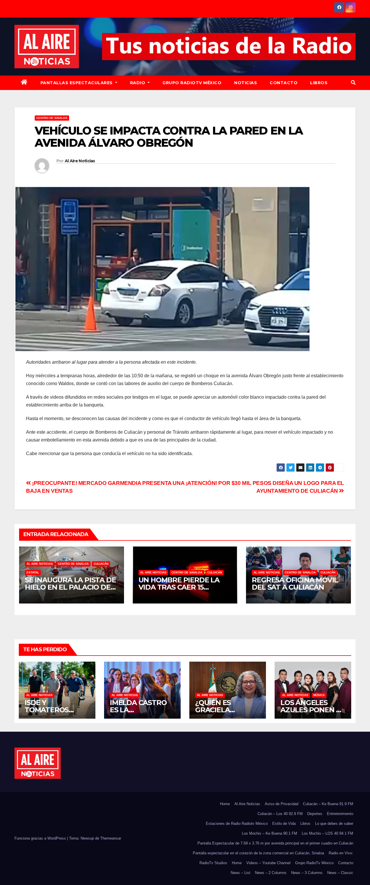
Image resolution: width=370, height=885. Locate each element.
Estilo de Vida (284, 823)
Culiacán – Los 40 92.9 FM (280, 814)
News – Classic (340, 873)
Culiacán (101, 563)
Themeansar (110, 838)
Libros (319, 82)
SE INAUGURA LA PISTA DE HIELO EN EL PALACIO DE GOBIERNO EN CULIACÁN (70, 587)
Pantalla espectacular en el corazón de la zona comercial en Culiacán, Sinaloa (258, 853)
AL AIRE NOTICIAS (40, 563)
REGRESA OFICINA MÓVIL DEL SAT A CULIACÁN (295, 583)
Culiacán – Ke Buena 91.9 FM (328, 804)
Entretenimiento (340, 814)
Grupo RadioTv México (191, 82)
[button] (353, 82)
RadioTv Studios (213, 863)
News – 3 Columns (307, 873)
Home (225, 804)
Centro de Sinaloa (51, 117)
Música (319, 695)
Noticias (245, 82)
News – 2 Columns (270, 873)
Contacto (283, 82)
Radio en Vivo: (341, 853)
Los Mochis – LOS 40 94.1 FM (327, 833)
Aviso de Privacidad (281, 804)
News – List (240, 873)
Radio (138, 82)
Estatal (33, 572)
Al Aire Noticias (80, 160)
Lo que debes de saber (334, 823)
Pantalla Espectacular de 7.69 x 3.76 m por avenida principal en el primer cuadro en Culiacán (275, 843)
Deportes (314, 814)
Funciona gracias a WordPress (40, 838)
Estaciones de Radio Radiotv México (237, 823)
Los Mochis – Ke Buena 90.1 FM (269, 833)
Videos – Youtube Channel (268, 863)
